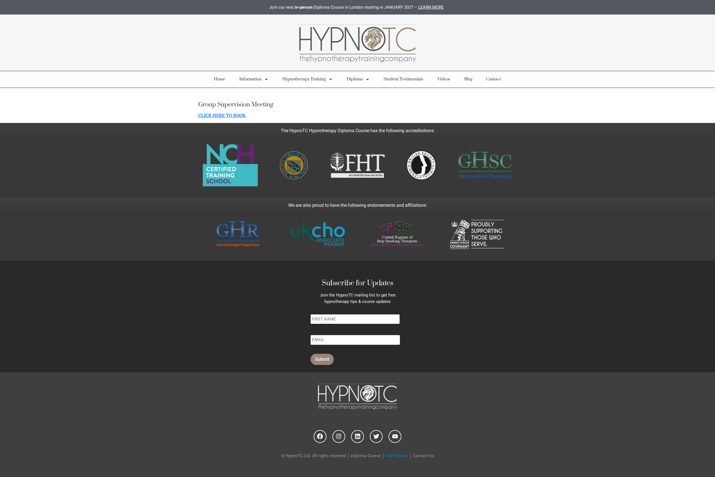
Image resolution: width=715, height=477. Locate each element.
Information (250, 79)
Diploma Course (366, 455)
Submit (322, 359)
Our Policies (397, 455)
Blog (468, 79)
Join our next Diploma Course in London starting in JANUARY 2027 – (356, 7)
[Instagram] (338, 436)
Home (219, 79)
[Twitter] (376, 436)
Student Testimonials (403, 79)
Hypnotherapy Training (304, 79)
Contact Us (423, 455)
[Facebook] (320, 436)
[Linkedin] (357, 436)
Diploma (355, 79)
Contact (493, 79)
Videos (443, 79)
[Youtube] (395, 436)
